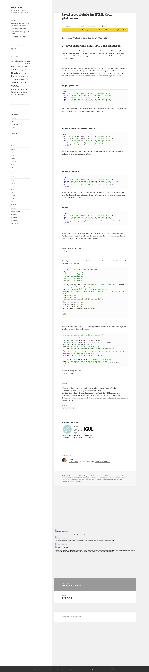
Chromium (21, 64)
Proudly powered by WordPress (71, 616)
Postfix (21, 79)
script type (88, 479)
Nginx (28, 76)
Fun (27, 66)
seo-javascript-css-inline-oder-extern (102, 479)
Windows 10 (13, 94)
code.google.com (68, 251)
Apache (20, 61)
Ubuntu (15, 85)
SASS (28, 79)
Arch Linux (27, 61)
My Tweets (14, 49)
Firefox (23, 66)
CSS (29, 64)
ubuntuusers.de (19, 89)
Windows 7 (23, 92)
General (15, 69)
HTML (21, 73)
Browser (13, 64)
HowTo (14, 72)
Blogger (86, 476)
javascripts (122, 478)
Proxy (24, 79)
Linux (14, 76)
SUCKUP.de (16, 7)
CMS (26, 64)
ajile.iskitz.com (67, 373)
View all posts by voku (101, 461)
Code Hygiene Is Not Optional (19, 37)
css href (91, 476)
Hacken (27, 70)
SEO (12, 83)
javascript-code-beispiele (96, 478)
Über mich (14, 103)
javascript (86, 478)
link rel (67, 479)
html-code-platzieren (104, 476)
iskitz (80, 478)
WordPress (20, 94)
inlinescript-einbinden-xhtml (70, 478)
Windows (15, 92)
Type (115, 479)
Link (63, 479)
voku (74, 476)
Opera (13, 79)
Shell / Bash (20, 82)
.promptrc (14, 20)
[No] (147, 669)
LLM (19, 76)
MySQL (23, 76)
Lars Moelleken (73, 461)
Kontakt (13, 106)
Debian (14, 66)
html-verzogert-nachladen (118, 476)
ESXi (19, 66)
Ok (113, 669)
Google (22, 70)
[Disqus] (95, 505)
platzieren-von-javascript (77, 479)
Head (96, 476)
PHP (17, 79)
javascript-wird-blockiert (111, 478)
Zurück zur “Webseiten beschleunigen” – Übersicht (84, 38)
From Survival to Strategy (18, 28)
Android (14, 61)
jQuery (25, 73)
